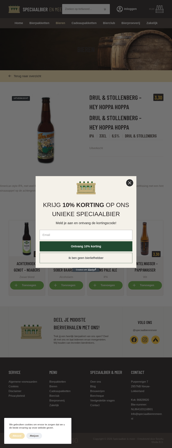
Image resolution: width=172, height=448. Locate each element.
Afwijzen (34, 436)
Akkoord (17, 436)
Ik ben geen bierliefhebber (86, 258)
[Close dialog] (129, 182)
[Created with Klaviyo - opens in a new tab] (86, 270)
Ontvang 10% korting (86, 246)
